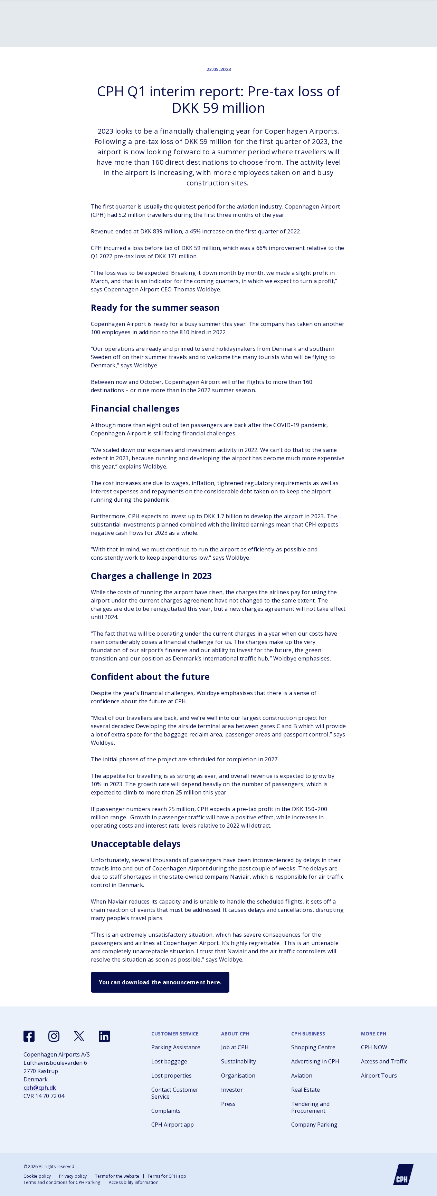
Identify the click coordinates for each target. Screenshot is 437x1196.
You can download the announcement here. (160, 982)
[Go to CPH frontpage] (403, 1174)
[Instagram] (53, 1036)
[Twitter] (79, 1036)
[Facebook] (29, 1036)
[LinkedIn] (104, 1036)
